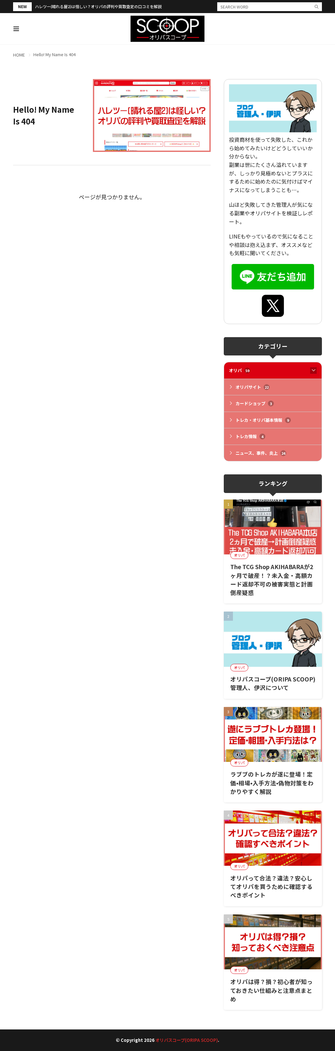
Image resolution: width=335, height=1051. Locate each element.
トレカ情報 (249, 436)
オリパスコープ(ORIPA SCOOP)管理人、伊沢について (272, 683)
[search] (317, 6)
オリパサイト (252, 387)
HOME (19, 55)
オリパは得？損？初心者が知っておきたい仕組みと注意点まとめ (271, 990)
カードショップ (254, 403)
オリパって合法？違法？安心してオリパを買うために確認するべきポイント (271, 886)
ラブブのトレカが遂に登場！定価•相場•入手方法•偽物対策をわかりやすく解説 (272, 783)
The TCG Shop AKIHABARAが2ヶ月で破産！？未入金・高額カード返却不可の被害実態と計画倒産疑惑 (271, 580)
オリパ (239, 370)
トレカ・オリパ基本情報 (262, 420)
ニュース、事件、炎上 (260, 453)
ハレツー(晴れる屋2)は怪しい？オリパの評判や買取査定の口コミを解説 (98, 6)
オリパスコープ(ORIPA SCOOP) (186, 1040)
